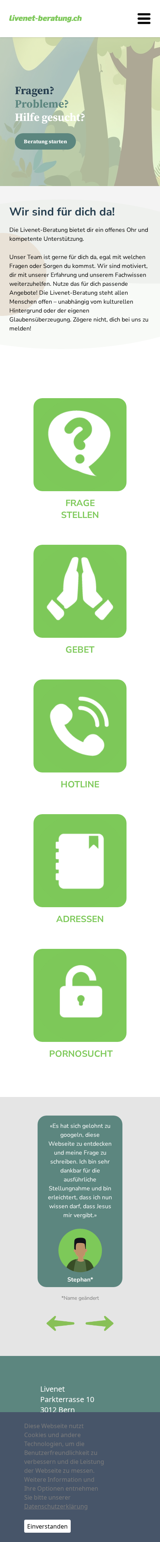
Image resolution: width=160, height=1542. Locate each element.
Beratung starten (45, 141)
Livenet (52, 1389)
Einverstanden (47, 1526)
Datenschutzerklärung (56, 1506)
